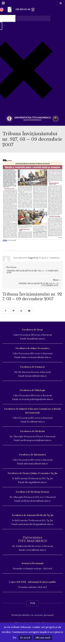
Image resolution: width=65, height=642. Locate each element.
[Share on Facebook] (5, 311)
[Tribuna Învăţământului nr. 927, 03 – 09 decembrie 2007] (32, 200)
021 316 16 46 (23, 9)
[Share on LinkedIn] (21, 311)
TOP (32, 603)
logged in (33, 257)
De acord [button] (25, 637)
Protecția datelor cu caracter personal (32, 615)
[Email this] (29, 311)
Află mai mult (42, 637)
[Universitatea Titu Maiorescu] (32, 118)
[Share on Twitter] (13, 311)
